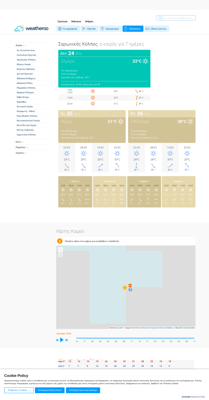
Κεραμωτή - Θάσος (26, 111)
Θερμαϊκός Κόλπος (26, 87)
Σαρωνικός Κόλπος (26, 134)
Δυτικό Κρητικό (25, 73)
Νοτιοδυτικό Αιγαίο (27, 125)
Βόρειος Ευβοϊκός (26, 69)
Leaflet (120, 327)
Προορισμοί (112, 28)
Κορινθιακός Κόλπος (27, 115)
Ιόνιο (18, 141)
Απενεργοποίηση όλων (49, 390)
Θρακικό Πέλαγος (25, 92)
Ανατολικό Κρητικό (26, 54)
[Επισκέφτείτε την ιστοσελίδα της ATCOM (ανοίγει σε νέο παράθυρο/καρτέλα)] (193, 397)
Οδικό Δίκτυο (158, 28)
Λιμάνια (20, 152)
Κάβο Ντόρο (23, 97)
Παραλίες (20, 147)
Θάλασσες (135, 28)
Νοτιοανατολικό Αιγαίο (28, 120)
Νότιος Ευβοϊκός (25, 129)
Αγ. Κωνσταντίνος (26, 50)
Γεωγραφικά (70, 28)
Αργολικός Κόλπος (26, 59)
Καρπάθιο (21, 101)
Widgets (89, 21)
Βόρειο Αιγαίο (24, 64)
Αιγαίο (19, 45)
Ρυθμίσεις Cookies (17, 390)
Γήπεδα (91, 28)
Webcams (76, 21)
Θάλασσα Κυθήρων (26, 78)
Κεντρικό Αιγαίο (25, 106)
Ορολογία (62, 21)
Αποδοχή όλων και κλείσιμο (83, 390)
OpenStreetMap (189, 327)
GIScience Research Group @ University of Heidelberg (154, 327)
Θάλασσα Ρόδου (25, 83)
